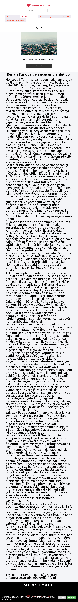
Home (9, 17)
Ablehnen (62, 597)
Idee (16, 17)
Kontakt (66, 17)
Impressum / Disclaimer (15, 20)
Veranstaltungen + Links (49, 17)
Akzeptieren (71, 597)
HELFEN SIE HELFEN (40, 5)
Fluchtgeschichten (29, 17)
